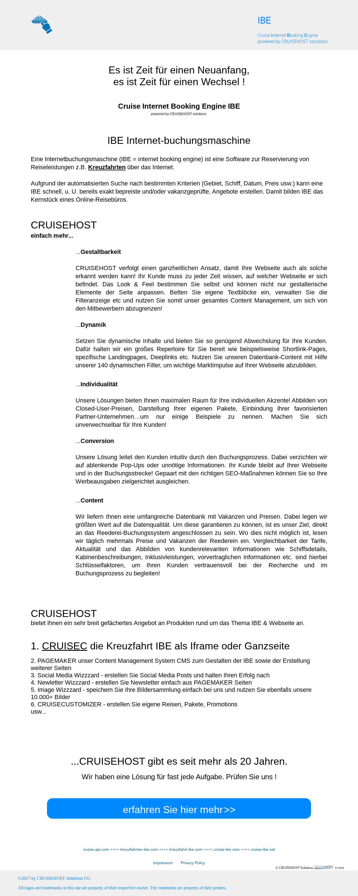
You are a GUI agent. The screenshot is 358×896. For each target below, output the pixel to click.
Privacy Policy (189, 863)
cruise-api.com (96, 849)
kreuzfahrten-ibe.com (139, 849)
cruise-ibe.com (227, 849)
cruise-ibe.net (263, 849)
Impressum (163, 863)
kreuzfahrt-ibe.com (185, 849)
